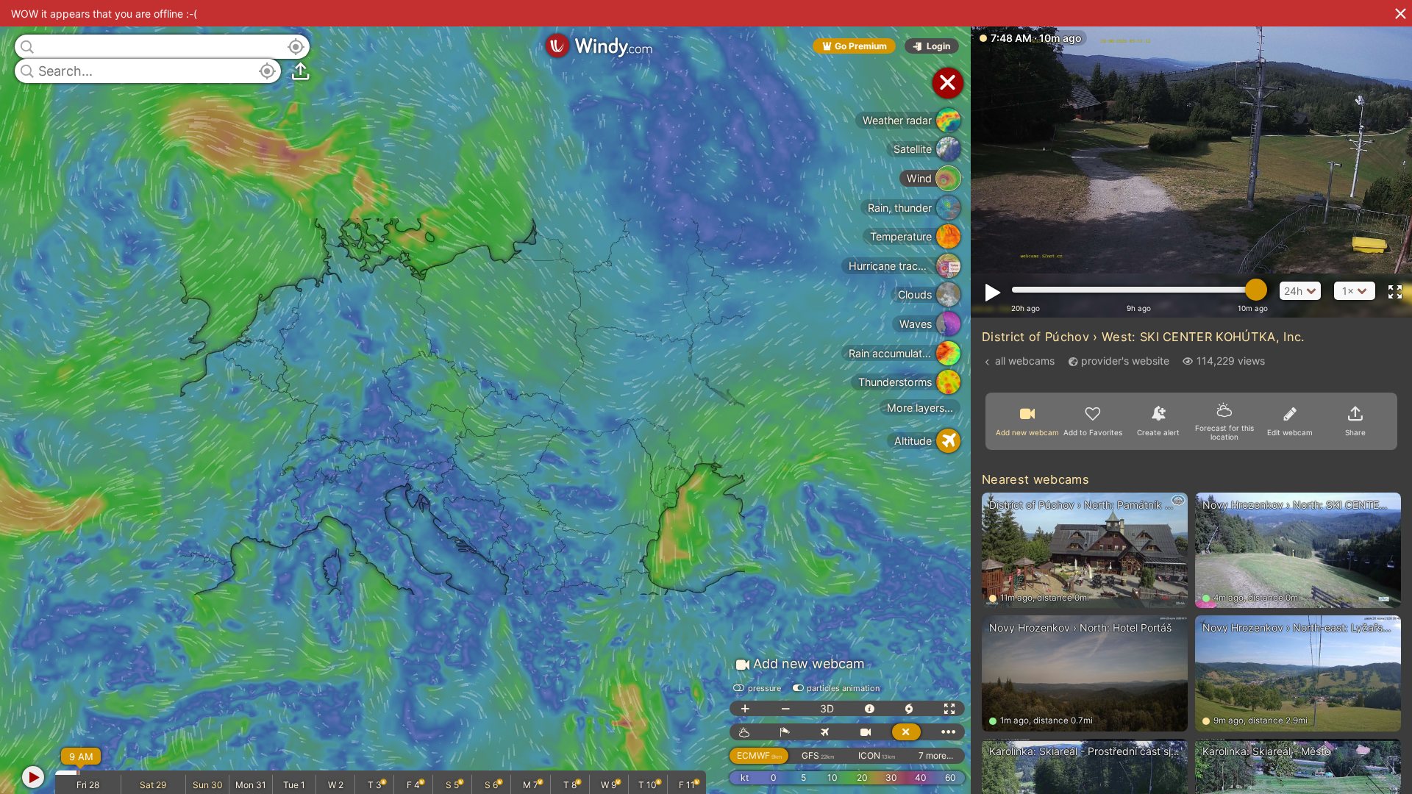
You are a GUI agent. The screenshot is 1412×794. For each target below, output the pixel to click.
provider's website (1125, 360)
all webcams (1025, 360)
